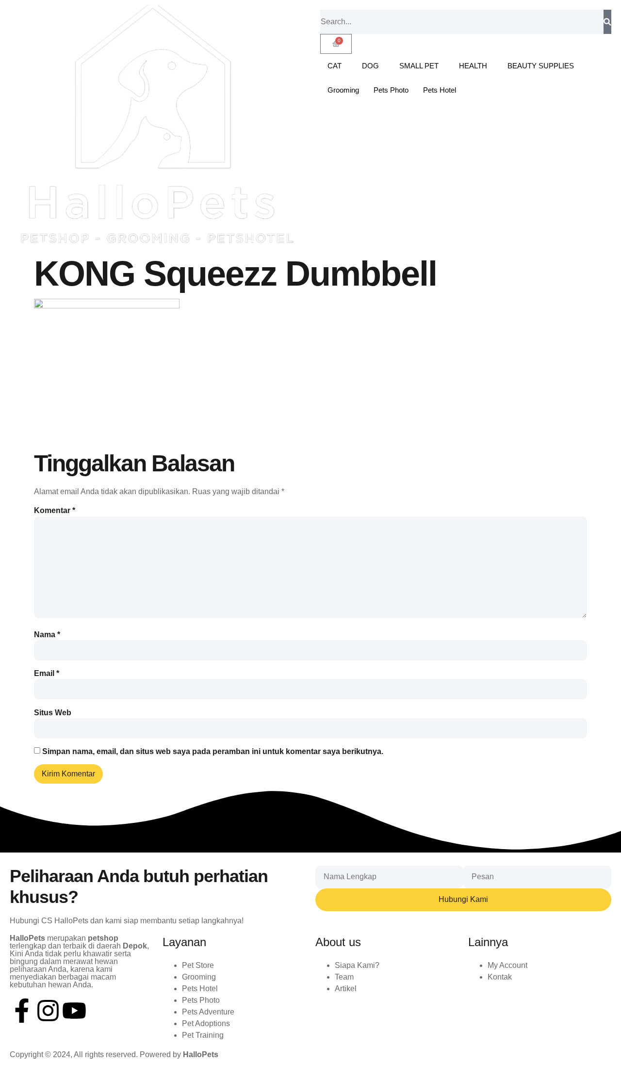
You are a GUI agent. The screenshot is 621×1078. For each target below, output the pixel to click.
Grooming (343, 90)
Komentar (54, 511)
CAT (334, 66)
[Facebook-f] (22, 1010)
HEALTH (473, 66)
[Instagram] (48, 1010)
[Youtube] (74, 1010)
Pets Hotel (439, 90)
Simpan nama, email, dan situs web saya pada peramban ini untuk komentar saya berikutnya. (212, 752)
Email (46, 673)
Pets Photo (391, 90)
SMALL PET (419, 66)
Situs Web (52, 713)
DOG (370, 66)
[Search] (607, 22)
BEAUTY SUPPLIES (540, 66)
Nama (47, 635)
